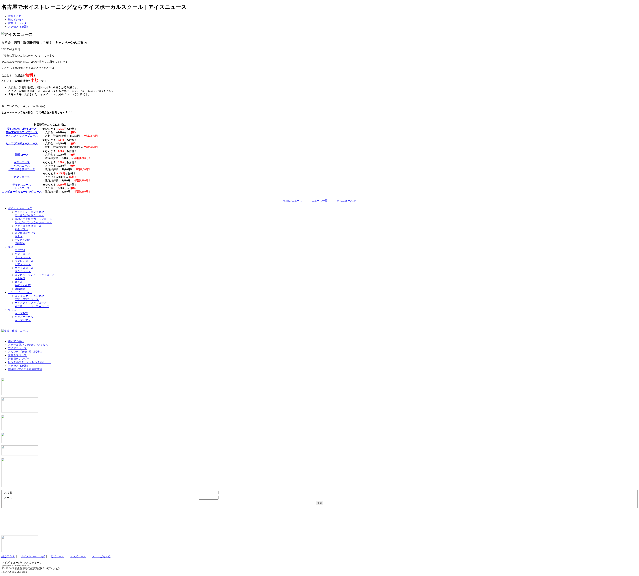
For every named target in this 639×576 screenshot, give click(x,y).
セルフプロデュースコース (22, 143)
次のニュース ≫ (346, 200)
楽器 (10, 246)
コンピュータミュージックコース (22, 191)
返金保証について (25, 232)
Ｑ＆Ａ (18, 236)
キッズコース (78, 556)
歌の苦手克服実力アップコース (33, 218)
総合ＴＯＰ (14, 16)
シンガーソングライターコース (33, 222)
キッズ (12, 309)
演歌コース (21, 154)
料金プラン (21, 229)
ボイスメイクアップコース (22, 135)
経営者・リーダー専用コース (32, 306)
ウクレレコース (24, 260)
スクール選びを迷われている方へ (28, 344)
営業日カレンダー (18, 23)
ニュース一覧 (319, 200)
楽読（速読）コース (27, 299)
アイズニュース (17, 348)
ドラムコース (22, 188)
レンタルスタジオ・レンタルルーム (29, 362)
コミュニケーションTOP (29, 295)
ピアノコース (22, 177)
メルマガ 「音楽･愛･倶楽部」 (25, 351)
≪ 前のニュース (292, 200)
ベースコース (22, 165)
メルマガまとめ (101, 556)
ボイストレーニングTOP (29, 211)
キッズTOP (21, 313)
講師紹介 (20, 243)
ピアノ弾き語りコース (21, 169)
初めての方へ (16, 19)
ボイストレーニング (20, 208)
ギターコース (22, 162)
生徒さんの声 (23, 239)
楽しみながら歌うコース (21, 128)
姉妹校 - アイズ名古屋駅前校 (25, 369)
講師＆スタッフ (17, 355)
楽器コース (57, 556)
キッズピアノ (23, 320)
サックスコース (21, 184)
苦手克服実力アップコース (22, 132)
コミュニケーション (20, 292)
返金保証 (20, 278)
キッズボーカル (24, 316)
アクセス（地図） (18, 26)
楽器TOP (20, 250)
